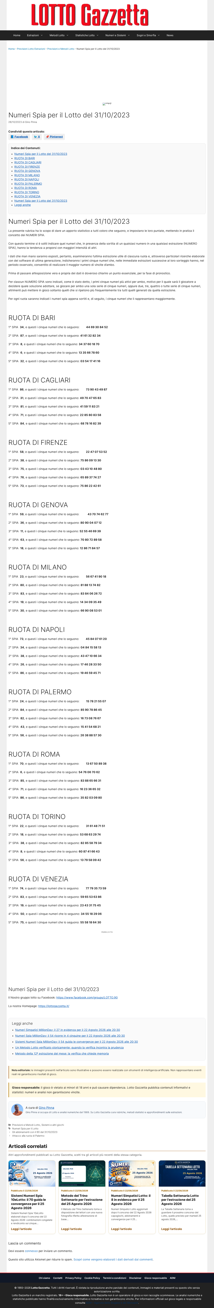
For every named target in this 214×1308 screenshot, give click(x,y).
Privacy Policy (73, 1277)
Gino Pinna (46, 1107)
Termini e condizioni (114, 1277)
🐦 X (37, 136)
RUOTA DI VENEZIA (27, 196)
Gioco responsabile (155, 1277)
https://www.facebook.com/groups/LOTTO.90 (87, 997)
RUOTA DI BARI (24, 158)
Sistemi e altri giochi (52, 1124)
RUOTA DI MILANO (27, 175)
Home (16, 35)
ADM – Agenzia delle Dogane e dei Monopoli (112, 1302)
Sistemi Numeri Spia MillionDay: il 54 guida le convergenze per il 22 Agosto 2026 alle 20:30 (76, 1041)
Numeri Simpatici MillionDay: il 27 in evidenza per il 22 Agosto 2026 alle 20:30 (67, 1030)
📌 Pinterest (54, 136)
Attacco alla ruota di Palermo (28, 1135)
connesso (31, 1251)
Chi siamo (44, 1277)
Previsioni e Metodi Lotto (60, 48)
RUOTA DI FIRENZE (27, 166)
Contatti (57, 1277)
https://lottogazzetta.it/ (53, 1006)
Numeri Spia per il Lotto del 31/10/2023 (40, 154)
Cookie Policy (92, 1277)
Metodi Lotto (57, 35)
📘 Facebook (19, 136)
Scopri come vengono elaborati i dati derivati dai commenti (113, 1259)
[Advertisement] (107, 77)
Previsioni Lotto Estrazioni (31, 48)
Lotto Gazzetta (168, 15)
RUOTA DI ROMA (25, 188)
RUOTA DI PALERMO (28, 183)
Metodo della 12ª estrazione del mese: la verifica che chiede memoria (62, 1053)
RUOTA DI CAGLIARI (27, 162)
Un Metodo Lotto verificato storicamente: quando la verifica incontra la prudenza (69, 1047)
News (170, 35)
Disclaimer (135, 1277)
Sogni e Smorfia (146, 35)
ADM (172, 1277)
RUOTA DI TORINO (26, 192)
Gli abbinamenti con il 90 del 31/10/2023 (34, 1132)
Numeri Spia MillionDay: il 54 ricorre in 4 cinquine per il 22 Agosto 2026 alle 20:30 (70, 1035)
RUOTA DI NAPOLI (26, 179)
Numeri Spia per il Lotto (25, 1128)
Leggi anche (22, 205)
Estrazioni (33, 35)
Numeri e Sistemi (115, 35)
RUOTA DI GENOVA (27, 171)
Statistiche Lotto (85, 35)
